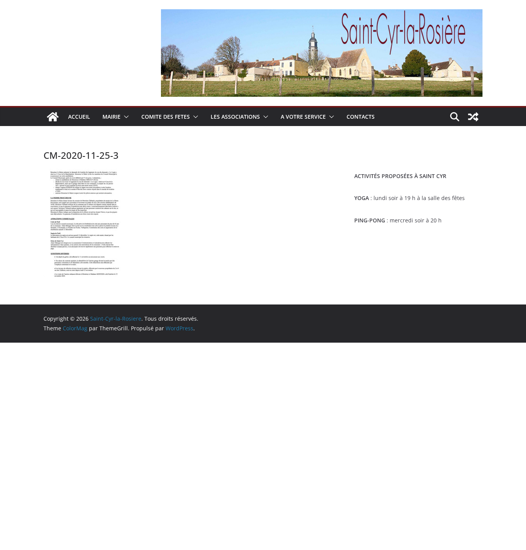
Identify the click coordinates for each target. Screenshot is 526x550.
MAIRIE (111, 116)
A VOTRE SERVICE (303, 116)
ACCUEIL (79, 116)
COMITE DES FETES (165, 116)
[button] (125, 116)
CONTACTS (361, 116)
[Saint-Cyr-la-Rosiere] (53, 117)
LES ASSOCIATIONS (235, 116)
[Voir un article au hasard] (473, 117)
